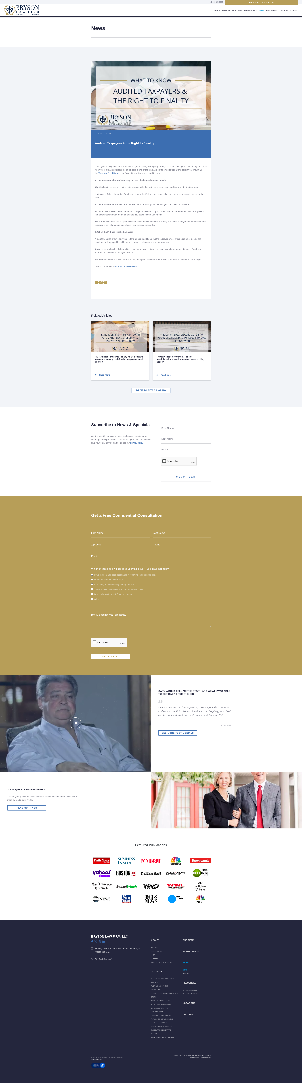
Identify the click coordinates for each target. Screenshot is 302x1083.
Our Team (237, 10)
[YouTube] (100, 941)
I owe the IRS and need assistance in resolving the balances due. (125, 575)
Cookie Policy (199, 1055)
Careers (154, 958)
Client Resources (190, 990)
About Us (154, 947)
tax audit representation (125, 266)
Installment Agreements (161, 1004)
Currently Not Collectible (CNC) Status (164, 995)
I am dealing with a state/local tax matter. (113, 594)
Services (226, 10)
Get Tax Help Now (261, 3)
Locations (284, 10)
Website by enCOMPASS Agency (200, 1057)
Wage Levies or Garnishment (162, 1037)
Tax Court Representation (161, 1030)
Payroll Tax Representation (162, 1019)
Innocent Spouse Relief (160, 1001)
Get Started (110, 656)
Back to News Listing (151, 390)
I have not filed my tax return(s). (109, 580)
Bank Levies (155, 990)
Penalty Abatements (159, 1023)
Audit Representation (159, 986)
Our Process (156, 951)
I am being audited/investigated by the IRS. (114, 584)
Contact (294, 10)
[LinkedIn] (103, 941)
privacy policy (136, 443)
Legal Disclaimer (96, 1059)
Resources (271, 10)
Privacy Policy (178, 1055)
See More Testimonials (178, 733)
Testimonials (250, 10)
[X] (95, 941)
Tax (107, 134)
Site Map (208, 1055)
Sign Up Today (185, 477)
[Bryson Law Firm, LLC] (21, 10)
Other (96, 599)
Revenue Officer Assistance (162, 1026)
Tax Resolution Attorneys (161, 962)
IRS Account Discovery (160, 1008)
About (217, 10)
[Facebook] (92, 941)
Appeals (154, 982)
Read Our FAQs (27, 808)
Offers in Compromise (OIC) (161, 1015)
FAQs (153, 955)
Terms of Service (189, 1055)
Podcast (186, 973)
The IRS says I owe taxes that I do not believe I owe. (119, 589)
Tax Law (154, 1034)
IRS (110, 134)
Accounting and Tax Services (162, 979)
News (261, 10)
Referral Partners (190, 994)
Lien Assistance (157, 1012)
